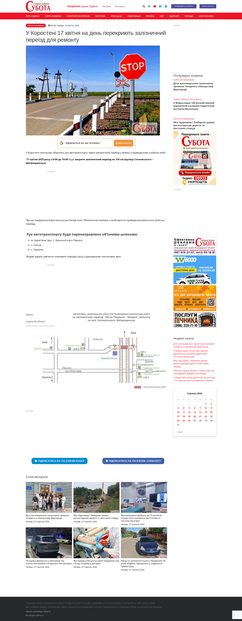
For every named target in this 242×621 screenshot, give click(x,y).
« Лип (180, 431)
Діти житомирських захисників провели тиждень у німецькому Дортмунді (47, 517)
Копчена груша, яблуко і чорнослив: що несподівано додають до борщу (193, 372)
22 (206, 416)
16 (211, 412)
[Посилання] (38, 6)
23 (211, 416)
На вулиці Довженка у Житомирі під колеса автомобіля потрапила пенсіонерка (49, 562)
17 (178, 416)
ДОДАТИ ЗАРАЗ (123, 143)
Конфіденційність (35, 615)
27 (195, 420)
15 (206, 412)
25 (183, 420)
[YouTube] (154, 6)
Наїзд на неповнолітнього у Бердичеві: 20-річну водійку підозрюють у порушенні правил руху (143, 563)
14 (200, 412)
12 (189, 412)
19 (189, 416)
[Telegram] (165, 6)
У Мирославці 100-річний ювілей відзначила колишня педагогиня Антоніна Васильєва (193, 105)
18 (183, 416)
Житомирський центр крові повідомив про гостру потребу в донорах (96, 562)
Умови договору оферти (38, 611)
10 (178, 412)
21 (200, 416)
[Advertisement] (96, 193)
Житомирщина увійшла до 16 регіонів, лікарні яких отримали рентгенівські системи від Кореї (141, 518)
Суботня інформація (183, 79)
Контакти (120, 6)
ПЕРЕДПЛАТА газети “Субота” (82, 6)
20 (195, 416)
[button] (144, 6)
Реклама (106, 6)
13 (195, 412)
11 (183, 412)
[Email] (149, 6)
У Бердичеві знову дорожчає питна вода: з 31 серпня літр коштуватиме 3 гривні (194, 379)
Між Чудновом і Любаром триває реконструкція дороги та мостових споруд (95, 517)
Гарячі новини (181, 99)
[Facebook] (160, 6)
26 (189, 420)
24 (178, 420)
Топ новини (196, 99)
